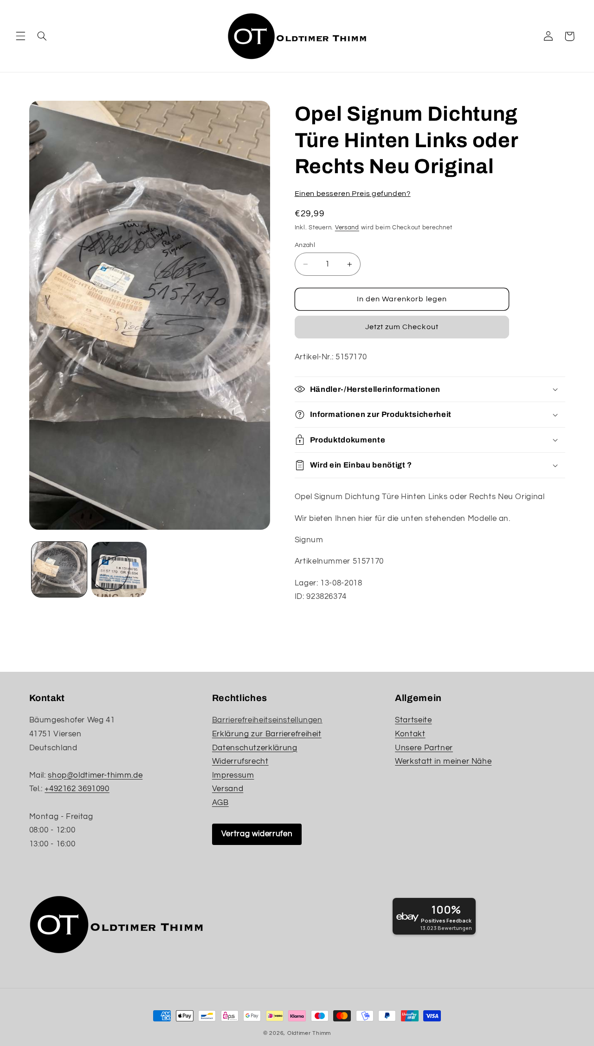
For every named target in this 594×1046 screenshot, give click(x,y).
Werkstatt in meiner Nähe (443, 761)
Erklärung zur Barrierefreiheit (267, 734)
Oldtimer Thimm (309, 1033)
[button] (20, 36)
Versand (347, 228)
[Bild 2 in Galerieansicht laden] (119, 569)
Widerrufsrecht (240, 761)
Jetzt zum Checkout (402, 327)
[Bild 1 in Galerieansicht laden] (59, 569)
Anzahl (305, 245)
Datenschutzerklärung (254, 748)
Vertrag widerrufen (256, 834)
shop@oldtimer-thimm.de (95, 775)
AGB (220, 803)
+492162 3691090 (77, 789)
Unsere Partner (424, 748)
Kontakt (410, 734)
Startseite (413, 720)
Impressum (233, 775)
